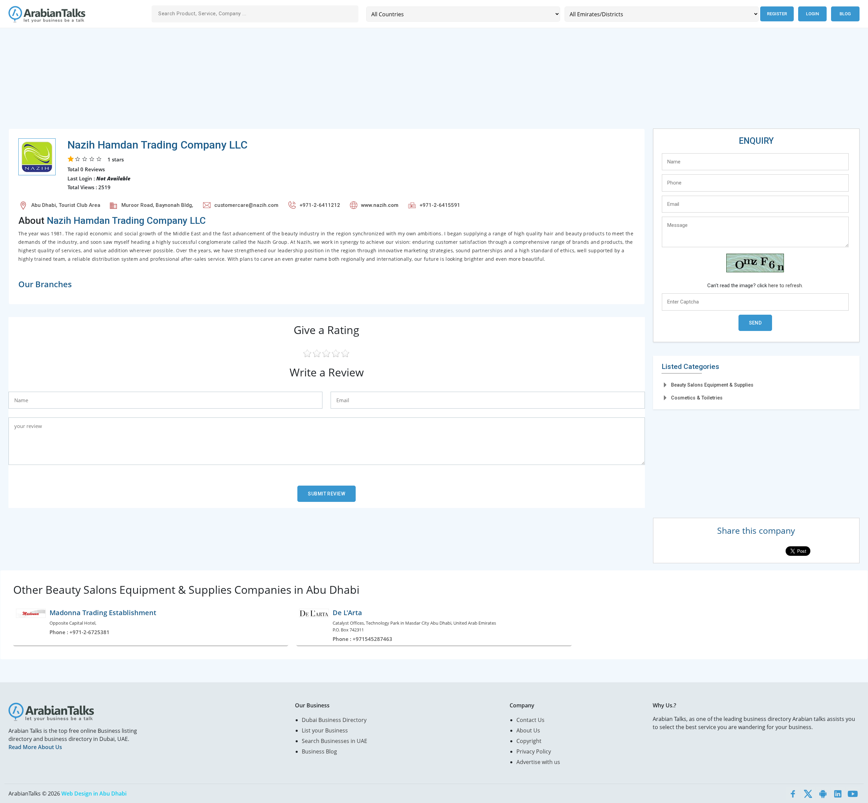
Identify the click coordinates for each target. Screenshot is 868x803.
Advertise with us (538, 762)
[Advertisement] (211, 81)
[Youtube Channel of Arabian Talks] (853, 793)
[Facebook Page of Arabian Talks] (793, 793)
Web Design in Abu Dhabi (93, 793)
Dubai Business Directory (334, 720)
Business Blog (319, 751)
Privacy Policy (533, 751)
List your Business (325, 730)
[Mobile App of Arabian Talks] (823, 793)
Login (812, 13)
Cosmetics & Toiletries (697, 397)
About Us (528, 730)
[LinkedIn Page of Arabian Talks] (838, 793)
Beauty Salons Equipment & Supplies (712, 385)
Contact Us (530, 720)
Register (777, 13)
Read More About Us (35, 747)
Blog (845, 13)
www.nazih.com (379, 205)
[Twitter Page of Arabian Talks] (808, 793)
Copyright (528, 741)
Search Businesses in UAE (334, 741)
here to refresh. (785, 285)
